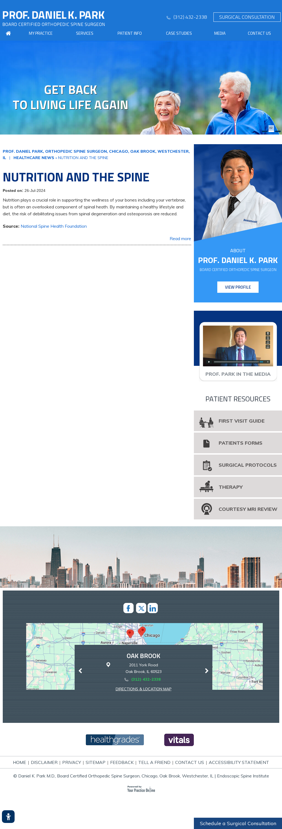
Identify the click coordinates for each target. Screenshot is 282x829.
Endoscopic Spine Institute (243, 776)
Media (220, 33)
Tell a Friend (154, 762)
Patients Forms (240, 443)
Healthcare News (33, 157)
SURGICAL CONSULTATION (247, 17)
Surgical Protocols (248, 465)
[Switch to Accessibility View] (8, 816)
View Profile (238, 287)
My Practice (41, 33)
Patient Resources (237, 398)
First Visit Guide (242, 421)
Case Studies (179, 33)
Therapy (231, 487)
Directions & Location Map (144, 688)
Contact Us (259, 33)
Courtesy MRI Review (248, 509)
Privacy (71, 762)
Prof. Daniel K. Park (238, 260)
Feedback (122, 762)
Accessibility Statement (239, 762)
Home (19, 762)
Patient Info (130, 33)
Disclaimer (44, 762)
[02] (271, 131)
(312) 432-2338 (190, 17)
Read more (180, 238)
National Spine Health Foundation (54, 226)
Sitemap (95, 762)
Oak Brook (143, 656)
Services (84, 33)
